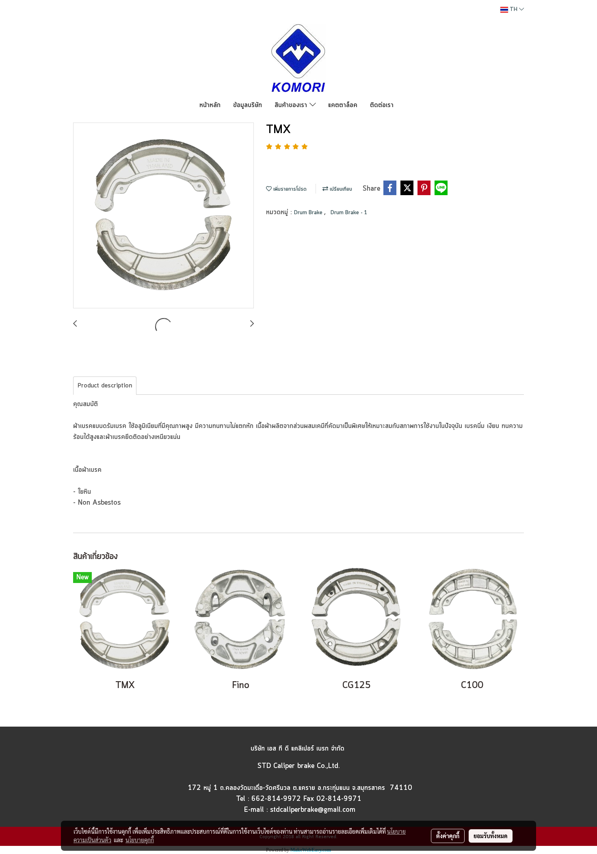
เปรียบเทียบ (340, 189)
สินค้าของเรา (292, 105)
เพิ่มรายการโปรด (289, 189)
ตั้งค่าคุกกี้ (447, 835)
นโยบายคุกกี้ (139, 839)
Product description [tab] (105, 385)
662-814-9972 (276, 799)
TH (513, 9)
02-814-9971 (338, 799)
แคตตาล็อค (342, 105)
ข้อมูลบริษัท (247, 105)
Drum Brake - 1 (349, 213)
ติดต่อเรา (382, 105)
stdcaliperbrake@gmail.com (312, 810)
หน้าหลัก (210, 105)
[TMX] (163, 216)
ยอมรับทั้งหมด (491, 835)
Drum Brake (309, 213)
